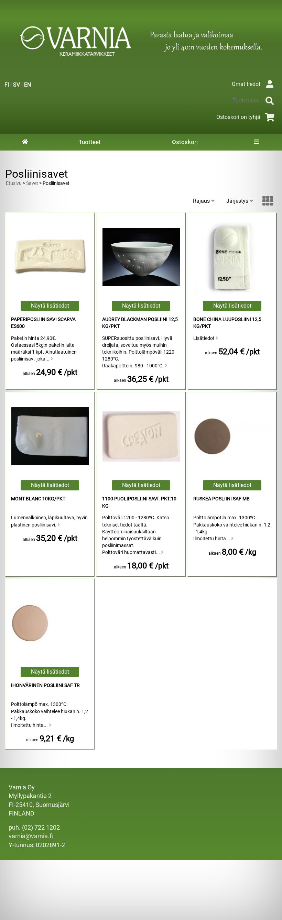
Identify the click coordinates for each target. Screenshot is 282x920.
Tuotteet (90, 141)
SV (16, 84)
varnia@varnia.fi (31, 836)
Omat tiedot (246, 84)
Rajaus (202, 201)
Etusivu (14, 183)
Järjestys (238, 201)
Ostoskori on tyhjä (238, 117)
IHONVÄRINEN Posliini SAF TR (45, 685)
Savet (32, 183)
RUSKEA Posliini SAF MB (221, 499)
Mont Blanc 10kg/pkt (38, 499)
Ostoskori (185, 141)
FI (6, 84)
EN (27, 84)
